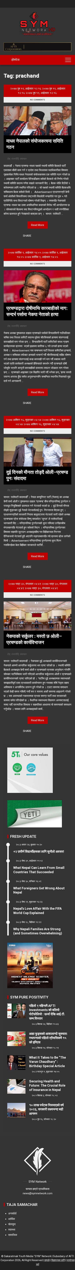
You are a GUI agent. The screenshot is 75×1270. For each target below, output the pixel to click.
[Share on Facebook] (35, 236)
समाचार (23, 158)
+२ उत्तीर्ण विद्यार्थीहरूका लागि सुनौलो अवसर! (38, 851)
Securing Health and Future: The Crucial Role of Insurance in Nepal (47, 1085)
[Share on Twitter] (40, 236)
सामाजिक (12, 1235)
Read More (37, 225)
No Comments (37, 100)
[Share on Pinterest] (45, 236)
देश (8, 158)
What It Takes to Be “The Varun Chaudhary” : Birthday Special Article (47, 1062)
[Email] (49, 236)
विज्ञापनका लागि (58, 1260)
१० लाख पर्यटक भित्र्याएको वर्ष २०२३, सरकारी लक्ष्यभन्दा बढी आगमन (46, 1109)
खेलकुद (12, 1224)
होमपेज (15, 60)
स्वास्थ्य (11, 1229)
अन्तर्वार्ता (12, 1213)
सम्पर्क (47, 1260)
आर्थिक (11, 1219)
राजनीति (15, 158)
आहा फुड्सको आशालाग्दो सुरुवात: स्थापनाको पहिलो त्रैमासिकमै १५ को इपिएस (48, 1038)
